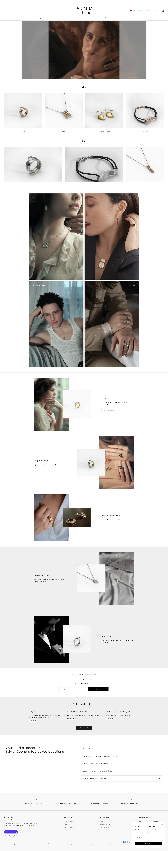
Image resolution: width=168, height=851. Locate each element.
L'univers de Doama (111, 18)
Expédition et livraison (99, 804)
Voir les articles (84, 728)
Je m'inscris (149, 843)
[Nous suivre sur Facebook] (5, 836)
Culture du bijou (84, 18)
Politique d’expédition (70, 844)
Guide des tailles (69, 827)
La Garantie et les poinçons (118, 711)
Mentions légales (108, 844)
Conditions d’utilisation (56, 844)
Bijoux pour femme (45, 18)
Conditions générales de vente (94, 844)
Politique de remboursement (25, 844)
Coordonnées (81, 844)
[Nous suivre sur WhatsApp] (14, 836)
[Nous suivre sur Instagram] (9, 836)
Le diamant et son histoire (78, 711)
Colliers (63, 132)
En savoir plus (33, 721)
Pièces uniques (97, 18)
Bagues (23, 132)
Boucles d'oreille (104, 132)
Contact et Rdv (124, 18)
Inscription (98, 689)
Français (147, 10)
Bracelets (145, 132)
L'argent (32, 711)
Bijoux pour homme (60, 18)
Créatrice (102, 821)
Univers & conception (106, 824)
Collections (72, 18)
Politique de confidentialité (42, 844)
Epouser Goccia (109, 410)
